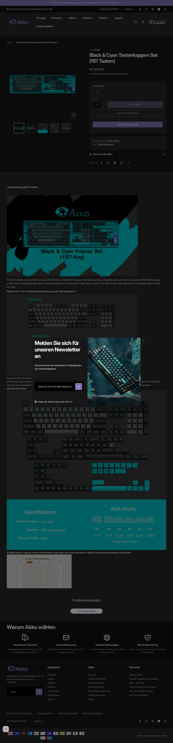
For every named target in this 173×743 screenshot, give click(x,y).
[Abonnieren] (78, 386)
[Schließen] (143, 340)
